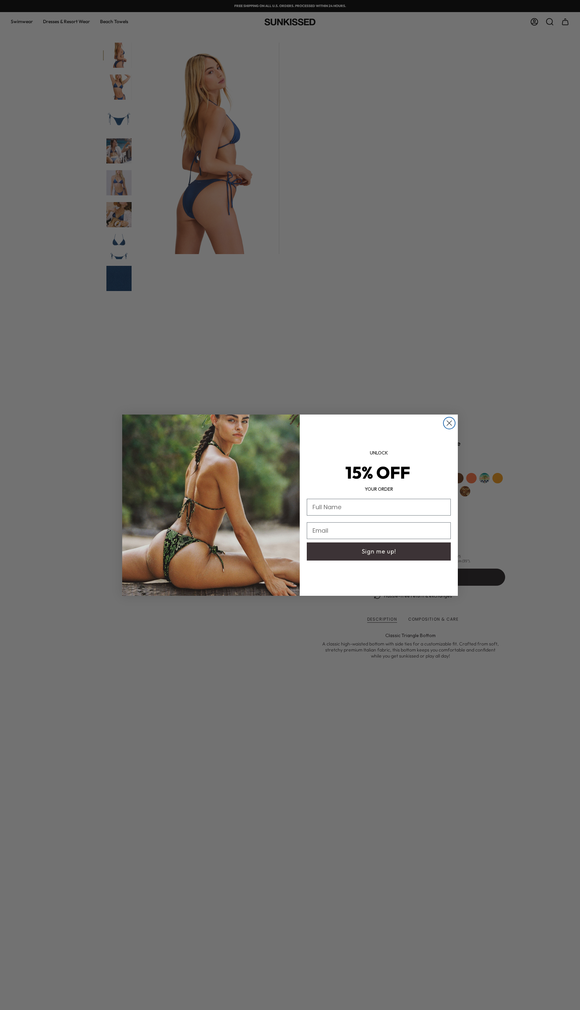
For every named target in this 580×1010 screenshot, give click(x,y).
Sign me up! (379, 551)
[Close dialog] (449, 423)
